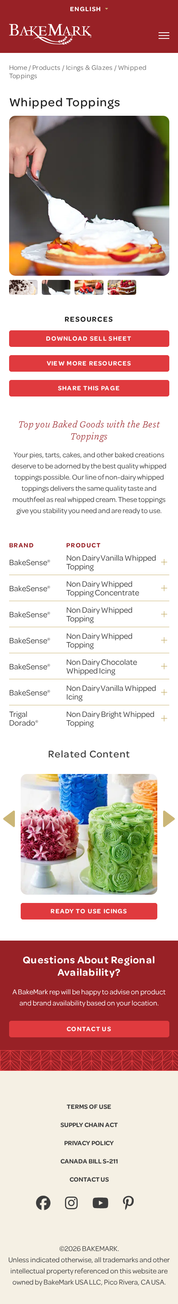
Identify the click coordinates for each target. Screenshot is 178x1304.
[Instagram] (72, 1203)
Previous (11, 818)
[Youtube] (101, 1203)
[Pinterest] (129, 1203)
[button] (164, 35)
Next (166, 819)
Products (46, 67)
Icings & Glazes (89, 67)
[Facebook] (44, 1203)
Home (18, 67)
